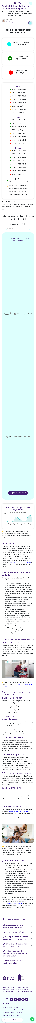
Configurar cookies (17, 1019)
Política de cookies (7, 1019)
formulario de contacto (14, 903)
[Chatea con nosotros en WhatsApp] (32, 1019)
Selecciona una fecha (18, 224)
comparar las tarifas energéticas (20, 562)
